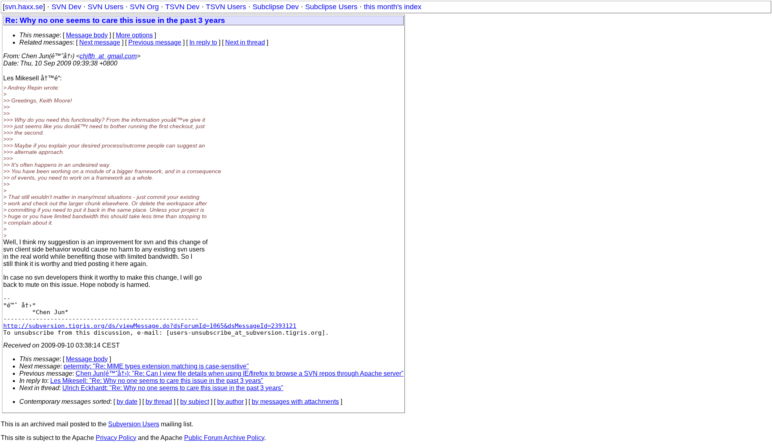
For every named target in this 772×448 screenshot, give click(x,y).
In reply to (203, 42)
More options (134, 35)
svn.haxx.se (24, 7)
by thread (159, 401)
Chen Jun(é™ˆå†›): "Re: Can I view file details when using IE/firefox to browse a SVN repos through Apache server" (240, 373)
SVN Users (105, 7)
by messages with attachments (295, 401)
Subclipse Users (331, 7)
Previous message (154, 42)
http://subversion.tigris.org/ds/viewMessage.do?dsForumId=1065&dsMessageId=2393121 (149, 325)
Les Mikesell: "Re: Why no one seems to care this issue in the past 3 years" (156, 380)
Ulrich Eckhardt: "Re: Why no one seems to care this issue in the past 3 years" (172, 388)
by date (127, 401)
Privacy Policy (116, 437)
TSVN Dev (182, 7)
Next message (99, 42)
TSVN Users (226, 7)
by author (230, 401)
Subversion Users (133, 424)
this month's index (392, 7)
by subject (194, 401)
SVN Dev (66, 7)
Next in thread (245, 42)
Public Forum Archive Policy (224, 437)
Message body (87, 35)
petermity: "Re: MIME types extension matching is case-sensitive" (156, 366)
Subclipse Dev (276, 7)
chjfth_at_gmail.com (108, 56)
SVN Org (144, 7)
